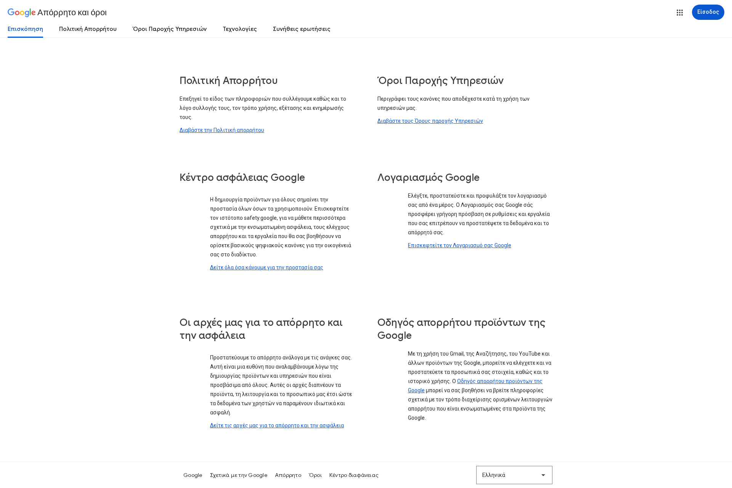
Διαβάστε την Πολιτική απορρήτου (222, 130)
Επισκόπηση (25, 29)
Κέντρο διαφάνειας (354, 475)
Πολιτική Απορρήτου (88, 29)
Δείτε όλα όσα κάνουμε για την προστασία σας (266, 267)
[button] (679, 12)
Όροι (315, 475)
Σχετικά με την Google (238, 475)
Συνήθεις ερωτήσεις (302, 29)
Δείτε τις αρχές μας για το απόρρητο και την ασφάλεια (277, 425)
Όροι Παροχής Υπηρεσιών (170, 29)
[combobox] (514, 475)
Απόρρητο (288, 475)
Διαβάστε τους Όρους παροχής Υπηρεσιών (430, 121)
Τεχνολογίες (240, 29)
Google (192, 475)
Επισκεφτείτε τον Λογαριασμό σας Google (459, 245)
